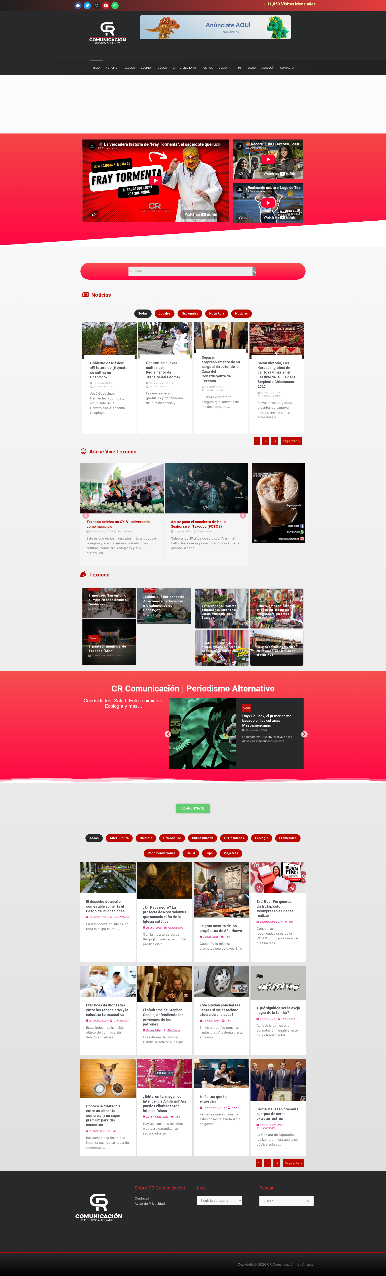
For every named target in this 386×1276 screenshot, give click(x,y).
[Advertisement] (120, 105)
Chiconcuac (172, 838)
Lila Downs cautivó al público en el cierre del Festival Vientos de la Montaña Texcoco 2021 (119, 526)
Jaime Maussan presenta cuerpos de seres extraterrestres (278, 1114)
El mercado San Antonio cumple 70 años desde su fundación (108, 599)
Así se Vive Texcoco (113, 452)
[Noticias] (85, 294)
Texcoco (99, 575)
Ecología (261, 838)
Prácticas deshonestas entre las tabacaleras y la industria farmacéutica (107, 1010)
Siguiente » (291, 441)
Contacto (142, 1198)
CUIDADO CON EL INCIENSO (265, 716)
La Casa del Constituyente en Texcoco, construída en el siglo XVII (275, 651)
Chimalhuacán (202, 838)
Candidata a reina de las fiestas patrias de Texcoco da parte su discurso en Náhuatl (221, 649)
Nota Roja (216, 313)
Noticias (101, 295)
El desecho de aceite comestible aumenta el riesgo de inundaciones (105, 906)
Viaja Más (231, 853)
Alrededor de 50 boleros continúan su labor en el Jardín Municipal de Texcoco (219, 612)
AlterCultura (119, 838)
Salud (246, 708)
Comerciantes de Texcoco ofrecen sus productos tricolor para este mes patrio (275, 612)
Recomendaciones (162, 853)
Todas (143, 313)
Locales (164, 313)
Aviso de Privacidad (150, 1204)
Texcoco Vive (122, 536)
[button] (85, 515)
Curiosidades (234, 838)
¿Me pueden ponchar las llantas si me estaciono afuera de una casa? (220, 1010)
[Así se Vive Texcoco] (83, 451)
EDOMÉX (149, 589)
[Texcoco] (83, 574)
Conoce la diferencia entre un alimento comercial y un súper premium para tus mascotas (103, 1115)
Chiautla (146, 838)
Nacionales (190, 313)
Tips (209, 853)
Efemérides (288, 838)
